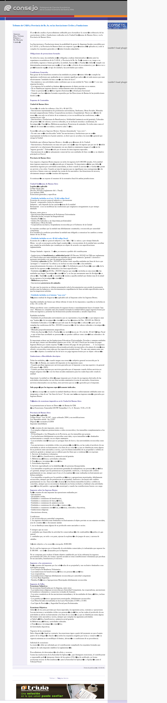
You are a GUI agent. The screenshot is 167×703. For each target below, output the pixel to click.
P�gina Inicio (62, 678)
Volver (52, 678)
